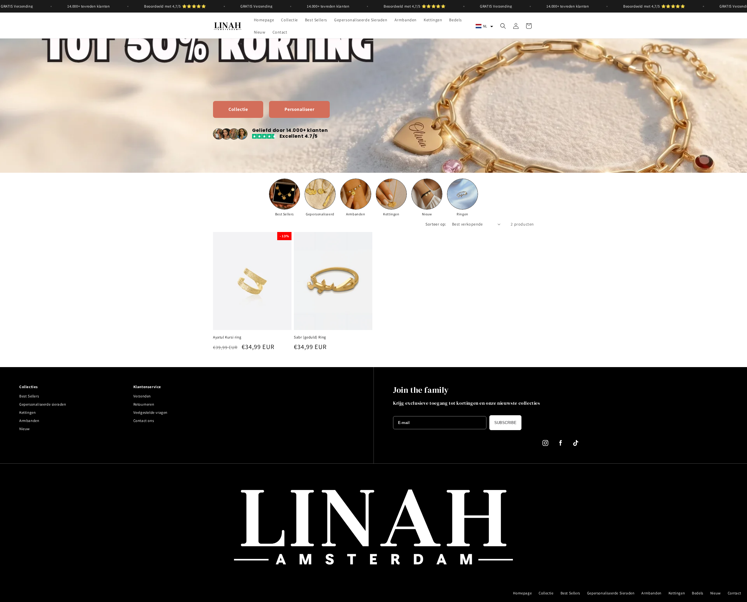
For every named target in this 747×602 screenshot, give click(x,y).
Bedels (697, 593)
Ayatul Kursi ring (227, 337)
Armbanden (29, 420)
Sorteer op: (435, 224)
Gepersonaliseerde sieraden (42, 404)
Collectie (546, 593)
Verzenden (142, 396)
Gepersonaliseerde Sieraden (611, 593)
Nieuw (24, 428)
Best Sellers (29, 396)
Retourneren (143, 404)
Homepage (522, 593)
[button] (484, 26)
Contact (734, 593)
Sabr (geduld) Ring (310, 337)
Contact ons (143, 420)
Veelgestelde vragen (150, 412)
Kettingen (27, 412)
